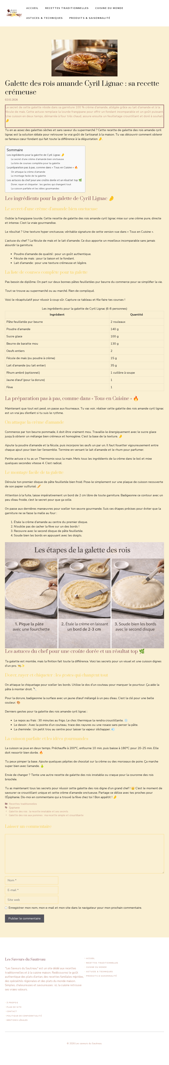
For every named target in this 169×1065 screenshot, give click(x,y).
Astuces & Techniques (44, 18)
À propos (12, 1002)
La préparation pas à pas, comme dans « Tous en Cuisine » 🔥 (42, 167)
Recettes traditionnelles (67, 8)
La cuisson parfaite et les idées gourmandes (35, 188)
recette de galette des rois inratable (79, 775)
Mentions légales (17, 1020)
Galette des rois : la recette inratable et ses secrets (38, 811)
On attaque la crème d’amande (28, 171)
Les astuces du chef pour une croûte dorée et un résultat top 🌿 (44, 180)
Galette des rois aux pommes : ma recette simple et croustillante (46, 815)
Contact (12, 1011)
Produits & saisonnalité (89, 18)
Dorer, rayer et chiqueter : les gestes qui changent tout (41, 184)
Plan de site (14, 1007)
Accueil (32, 8)
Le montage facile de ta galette (28, 175)
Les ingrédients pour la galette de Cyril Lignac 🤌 (35, 155)
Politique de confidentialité (24, 1016)
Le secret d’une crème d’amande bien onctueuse (37, 159)
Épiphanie (14, 807)
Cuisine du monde (109, 8)
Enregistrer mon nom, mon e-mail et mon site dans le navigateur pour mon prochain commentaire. (75, 908)
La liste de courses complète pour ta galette (35, 163)
